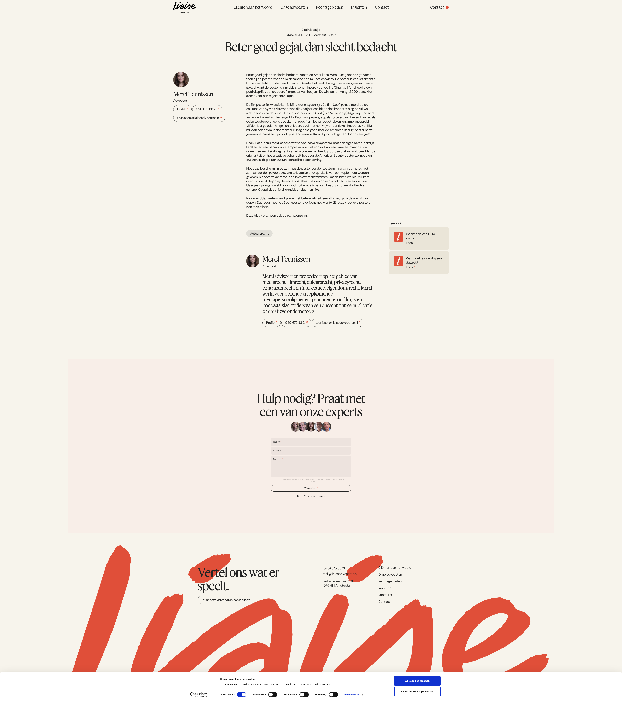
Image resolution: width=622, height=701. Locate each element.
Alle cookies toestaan (417, 680)
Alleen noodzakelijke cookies (417, 691)
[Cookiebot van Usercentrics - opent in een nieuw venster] (198, 694)
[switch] (272, 694)
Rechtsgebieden (390, 581)
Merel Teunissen (193, 94)
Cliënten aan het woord (394, 567)
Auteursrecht (259, 233)
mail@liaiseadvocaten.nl (340, 574)
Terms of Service (338, 479)
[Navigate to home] (184, 7)
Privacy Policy (324, 479)
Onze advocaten (390, 574)
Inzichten (384, 588)
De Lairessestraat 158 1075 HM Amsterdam (338, 583)
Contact (384, 602)
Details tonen (351, 694)
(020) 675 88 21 (334, 568)
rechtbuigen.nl (297, 215)
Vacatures (385, 595)
